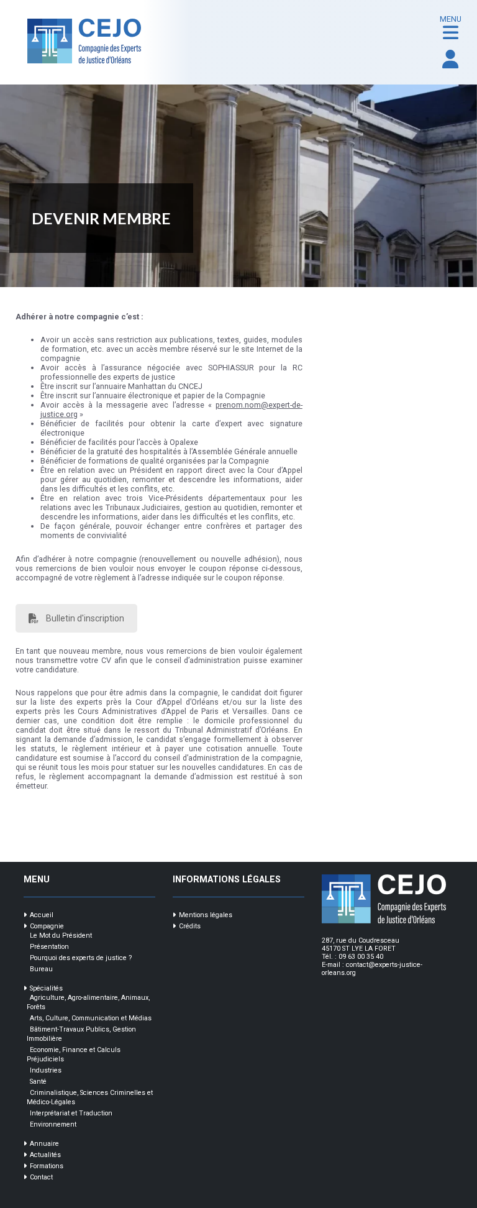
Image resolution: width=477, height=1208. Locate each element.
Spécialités (46, 988)
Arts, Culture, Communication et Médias (91, 1018)
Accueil (41, 915)
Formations (46, 1166)
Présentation (49, 947)
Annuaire (44, 1144)
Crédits (190, 926)
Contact (41, 1177)
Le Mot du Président (61, 935)
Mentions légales (205, 915)
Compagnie (47, 926)
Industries (45, 1070)
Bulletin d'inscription (85, 618)
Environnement (53, 1124)
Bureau (41, 969)
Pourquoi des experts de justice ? (81, 958)
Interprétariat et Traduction (71, 1113)
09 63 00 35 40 (360, 957)
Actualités (45, 1155)
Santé (38, 1082)
